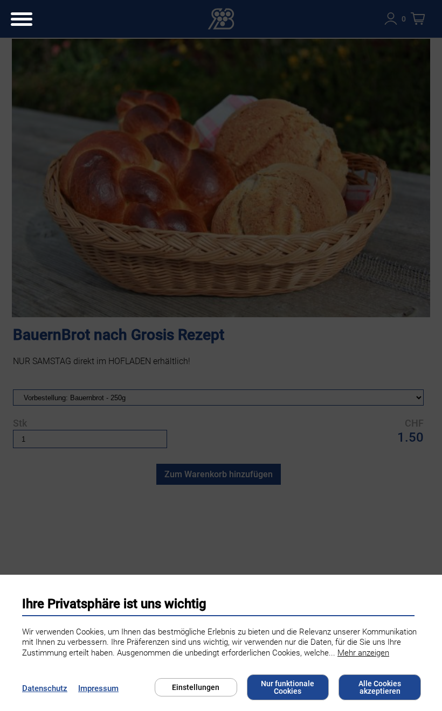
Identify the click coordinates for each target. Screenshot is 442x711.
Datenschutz (44, 688)
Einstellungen (195, 687)
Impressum (98, 688)
